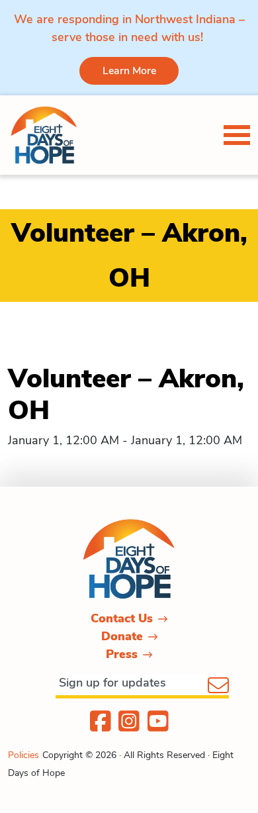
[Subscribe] (218, 686)
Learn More (129, 71)
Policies (23, 755)
